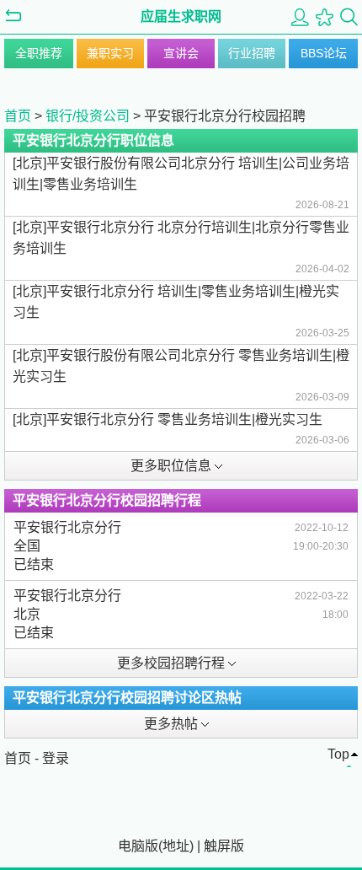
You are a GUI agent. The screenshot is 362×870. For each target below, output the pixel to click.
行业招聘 (251, 53)
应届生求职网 (181, 16)
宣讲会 (181, 53)
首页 (17, 116)
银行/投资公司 (87, 116)
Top (338, 754)
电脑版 (138, 846)
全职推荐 (38, 53)
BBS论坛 (324, 53)
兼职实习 (110, 53)
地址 (175, 846)
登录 (55, 758)
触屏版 (224, 846)
